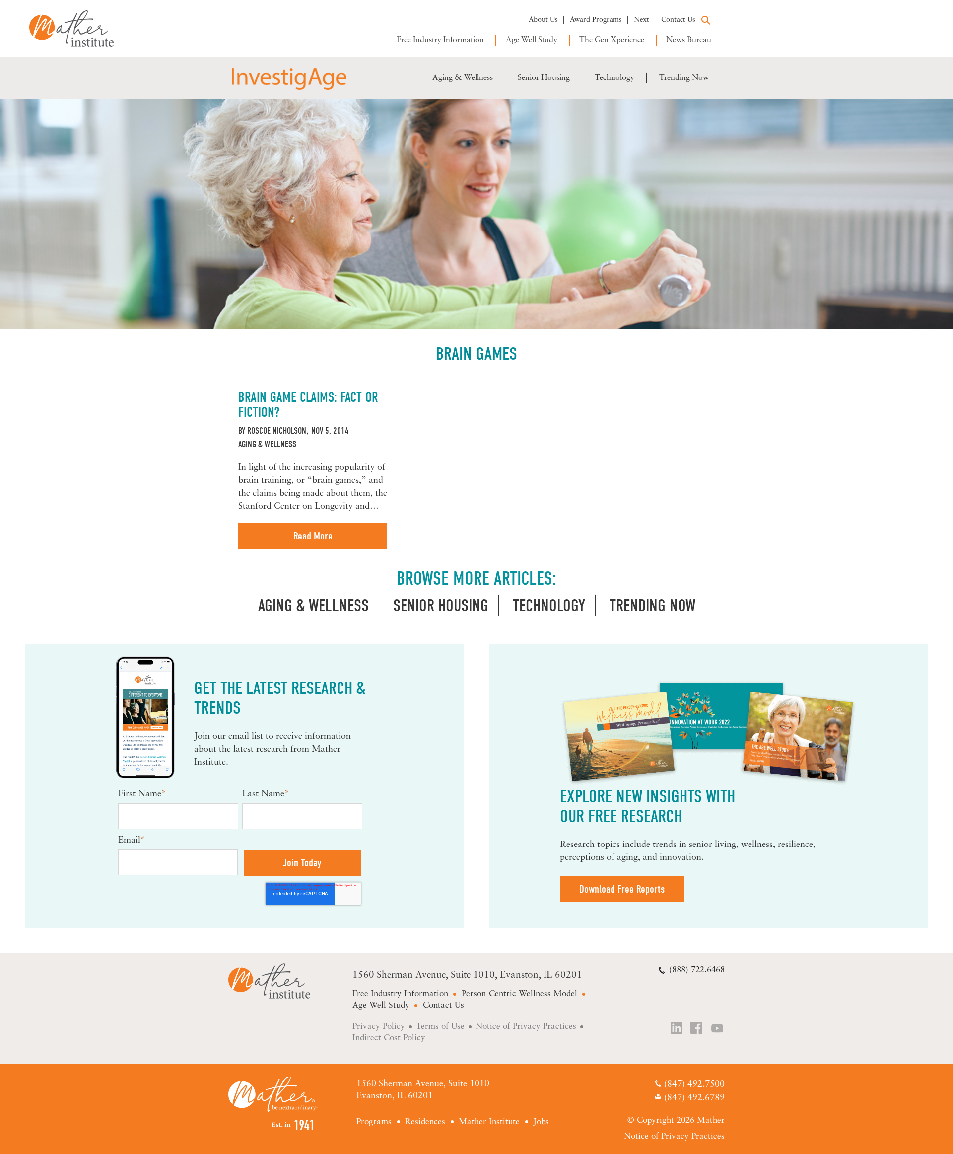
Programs (374, 1122)
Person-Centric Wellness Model (519, 994)
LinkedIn (677, 1029)
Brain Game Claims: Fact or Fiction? (308, 404)
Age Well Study (531, 40)
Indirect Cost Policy (388, 1038)
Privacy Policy (378, 1026)
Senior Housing (544, 78)
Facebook (697, 1029)
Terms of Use (440, 1026)
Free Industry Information (440, 40)
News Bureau (688, 40)
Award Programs (596, 20)
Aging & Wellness (462, 78)
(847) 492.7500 (694, 1084)
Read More (313, 536)
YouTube (718, 1029)
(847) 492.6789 (694, 1098)
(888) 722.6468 (697, 970)
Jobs (541, 1122)
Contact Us (678, 20)
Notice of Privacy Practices (526, 1026)
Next (641, 20)
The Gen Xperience (611, 40)
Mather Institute (78, 28)
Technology (614, 78)
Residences (425, 1122)
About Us (543, 20)
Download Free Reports (622, 889)
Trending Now (684, 78)
